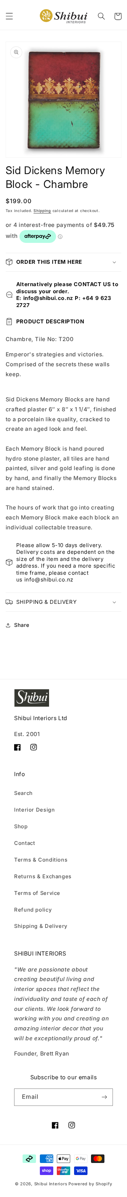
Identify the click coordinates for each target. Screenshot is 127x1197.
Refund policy (33, 910)
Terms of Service (37, 893)
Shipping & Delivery (40, 926)
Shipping (42, 210)
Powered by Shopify (90, 1183)
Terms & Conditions (40, 860)
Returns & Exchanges (43, 876)
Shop (21, 826)
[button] (9, 16)
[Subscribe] (104, 1097)
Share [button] (22, 625)
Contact (24, 843)
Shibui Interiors (50, 1183)
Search (23, 793)
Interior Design (34, 810)
